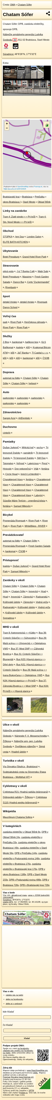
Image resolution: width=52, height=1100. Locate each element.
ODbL (35, 1073)
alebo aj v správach (14, 1004)
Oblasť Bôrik (44, 202)
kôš (28, 347)
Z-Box (6, 342)
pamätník (28, 453)
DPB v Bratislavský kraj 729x (35, 885)
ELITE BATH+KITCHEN (15, 242)
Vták (36, 469)
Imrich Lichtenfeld (30, 474)
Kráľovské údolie (11, 602)
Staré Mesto (29, 202)
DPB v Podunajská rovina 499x (25, 880)
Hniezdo (7, 469)
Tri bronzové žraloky (23, 458)
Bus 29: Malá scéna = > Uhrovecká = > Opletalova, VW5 (25, 643)
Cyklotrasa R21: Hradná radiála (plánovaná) (25, 792)
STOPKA (7, 236)
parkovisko (8, 398)
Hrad (43, 591)
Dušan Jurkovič (11, 447)
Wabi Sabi (43, 271)
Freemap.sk (38, 186)
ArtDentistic (24, 418)
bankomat (17, 342)
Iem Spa (19, 236)
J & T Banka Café (26, 271)
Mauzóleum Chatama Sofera (17, 817)
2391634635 (8, 897)
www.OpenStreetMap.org (37, 1070)
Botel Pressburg (11, 257)
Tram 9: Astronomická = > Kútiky (19, 633)
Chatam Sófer (25, 4)
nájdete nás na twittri (14, 995)
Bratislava (27, 197)
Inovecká (33, 591)
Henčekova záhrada (34, 322)
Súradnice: (8, 54)
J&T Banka (23, 353)
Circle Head (11, 474)
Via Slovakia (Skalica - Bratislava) (20, 766)
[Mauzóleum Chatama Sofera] (39, 712)
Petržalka (39, 197)
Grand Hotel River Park (34, 257)
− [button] (7, 128)
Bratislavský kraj (11, 197)
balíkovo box (31, 342)
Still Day (41, 458)
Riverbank (10, 287)
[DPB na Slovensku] (7, 46)
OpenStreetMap (22, 186)
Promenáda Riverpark (14, 520)
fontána (45, 469)
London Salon (34, 236)
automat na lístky (11, 378)
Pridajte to (23, 1093)
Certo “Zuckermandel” (38, 282)
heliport (32, 383)
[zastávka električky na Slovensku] (16, 46)
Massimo (27, 277)
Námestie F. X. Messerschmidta (31, 736)
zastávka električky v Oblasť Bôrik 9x (21, 832)
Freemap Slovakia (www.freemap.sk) (18, 1077)
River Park (15, 322)
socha (40, 447)
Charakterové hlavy (13, 479)
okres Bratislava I (12, 202)
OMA (12, 4)
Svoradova (8, 618)
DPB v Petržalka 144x (26, 853)
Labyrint (38, 495)
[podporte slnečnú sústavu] (27, 95)
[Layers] (46, 124)
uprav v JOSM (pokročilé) (38, 895)
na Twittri (6, 1053)
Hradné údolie (18, 752)
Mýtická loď (28, 447)
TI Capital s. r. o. (40, 353)
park (5, 322)
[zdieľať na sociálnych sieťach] (48, 13)
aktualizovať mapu (19, 895)
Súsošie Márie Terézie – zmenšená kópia (24, 501)
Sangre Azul (9, 418)
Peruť (45, 463)
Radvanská (42, 597)
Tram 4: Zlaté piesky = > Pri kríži (19, 216)
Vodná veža (42, 602)
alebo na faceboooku (14, 999)
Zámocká (28, 597)
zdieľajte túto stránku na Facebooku (18, 1051)
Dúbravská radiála (12, 797)
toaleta (19, 347)
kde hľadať (8, 1011)
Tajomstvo (8, 463)
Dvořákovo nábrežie (25, 746)
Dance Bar (18, 282)
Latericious (33, 463)
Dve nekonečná (23, 469)
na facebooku (23, 1048)
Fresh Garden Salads (39, 546)
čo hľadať (8, 1025)
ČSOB (46, 358)
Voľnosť (20, 463)
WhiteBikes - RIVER (35, 526)
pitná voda (8, 271)
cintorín (6, 433)
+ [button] (7, 123)
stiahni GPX (8, 902)
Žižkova (7, 741)
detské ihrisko (10, 302)
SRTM (31, 1090)
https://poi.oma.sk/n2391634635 (15, 189)
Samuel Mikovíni (22, 506)
